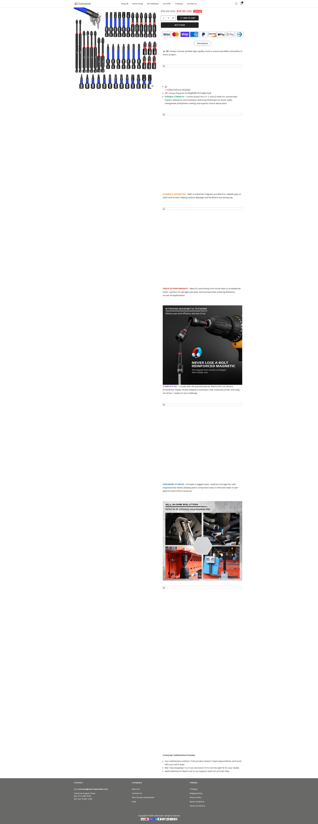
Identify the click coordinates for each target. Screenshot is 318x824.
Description (202, 43)
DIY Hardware (153, 3)
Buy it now (180, 25)
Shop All (124, 3)
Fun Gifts (167, 3)
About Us (136, 789)
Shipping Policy (196, 793)
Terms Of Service (197, 806)
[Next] (152, 49)
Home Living (137, 3)
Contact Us (192, 3)
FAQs (134, 801)
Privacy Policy (195, 797)
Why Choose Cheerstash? (143, 797)
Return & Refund (197, 801)
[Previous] (78, 49)
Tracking (178, 3)
